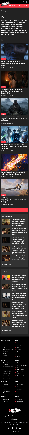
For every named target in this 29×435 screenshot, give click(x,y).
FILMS (14, 5)
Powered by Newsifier (14, 431)
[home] (10, 6)
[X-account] (9, 428)
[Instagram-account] (16, 428)
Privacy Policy (6, 416)
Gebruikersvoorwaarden (20, 416)
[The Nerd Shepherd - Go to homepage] (5, 2)
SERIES (20, 5)
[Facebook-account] (13, 428)
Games (3, 59)
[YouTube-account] (20, 428)
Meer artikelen (14, 210)
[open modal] (27, 2)
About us (14, 419)
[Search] (24, 2)
